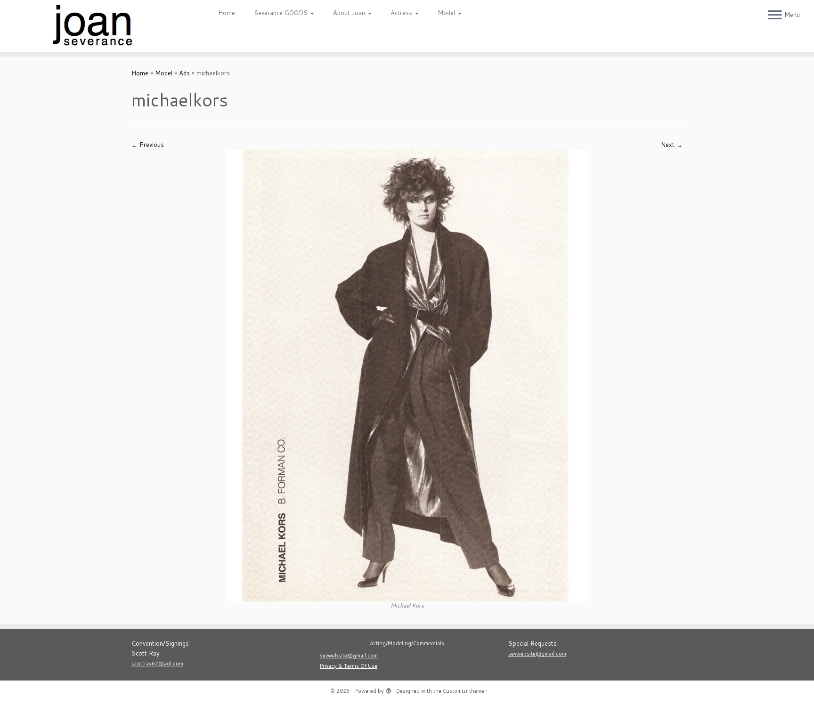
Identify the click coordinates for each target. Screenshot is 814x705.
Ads (184, 73)
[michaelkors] (407, 375)
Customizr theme (463, 691)
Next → (672, 144)
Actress (402, 12)
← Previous (147, 144)
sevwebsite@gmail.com (349, 655)
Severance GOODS (281, 12)
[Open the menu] (775, 15)
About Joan (350, 12)
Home (226, 12)
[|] (94, 26)
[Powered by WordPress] (388, 689)
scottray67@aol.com (157, 663)
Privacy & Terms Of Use (348, 666)
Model (447, 12)
